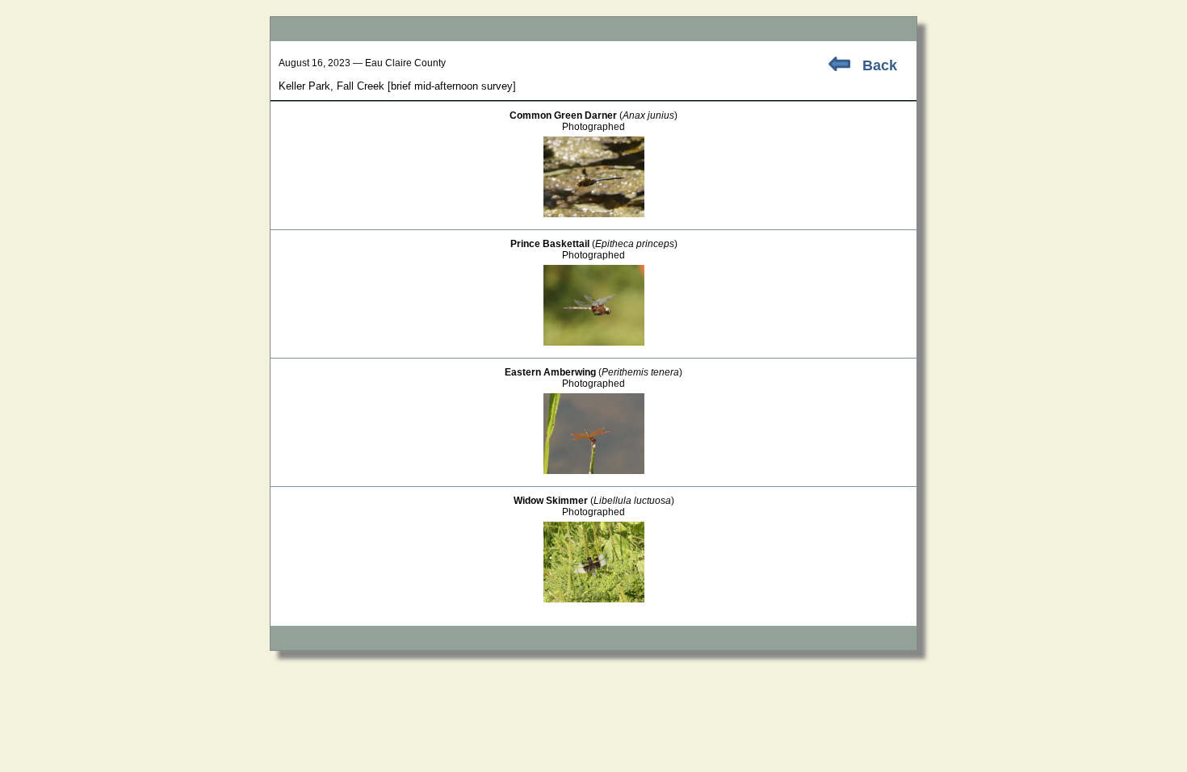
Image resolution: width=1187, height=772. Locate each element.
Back (879, 65)
